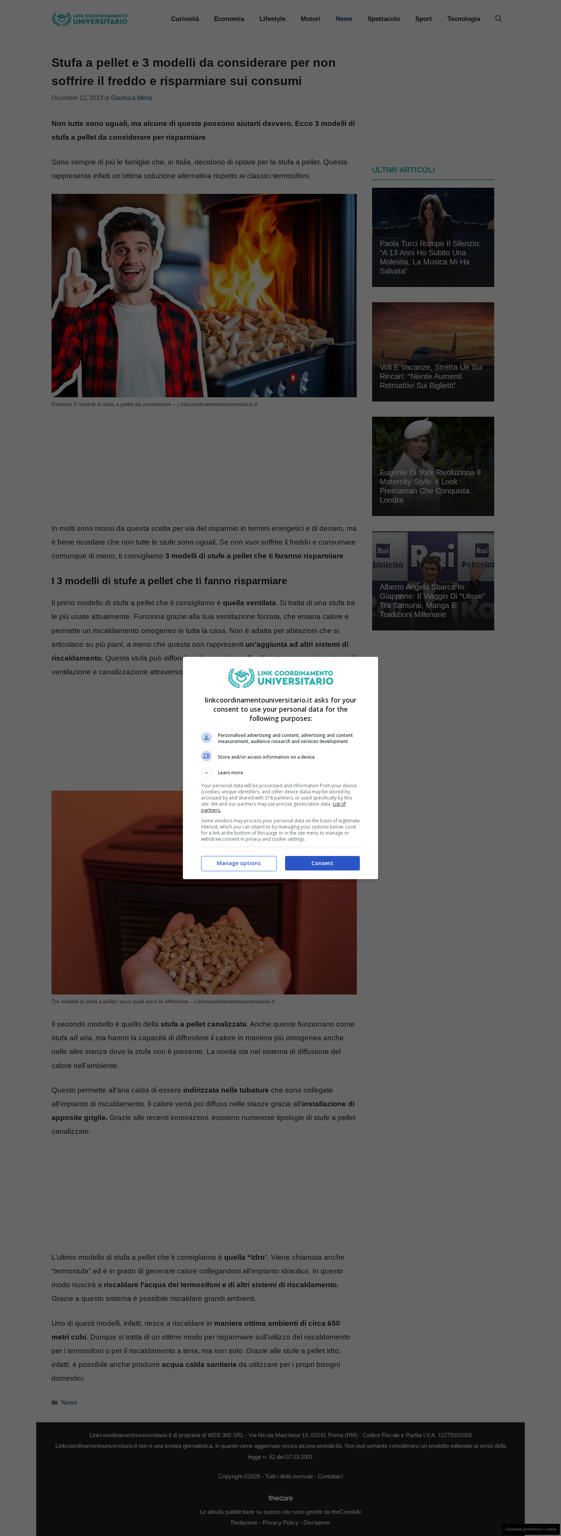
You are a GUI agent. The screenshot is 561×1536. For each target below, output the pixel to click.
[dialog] (280, 768)
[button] (280, 772)
